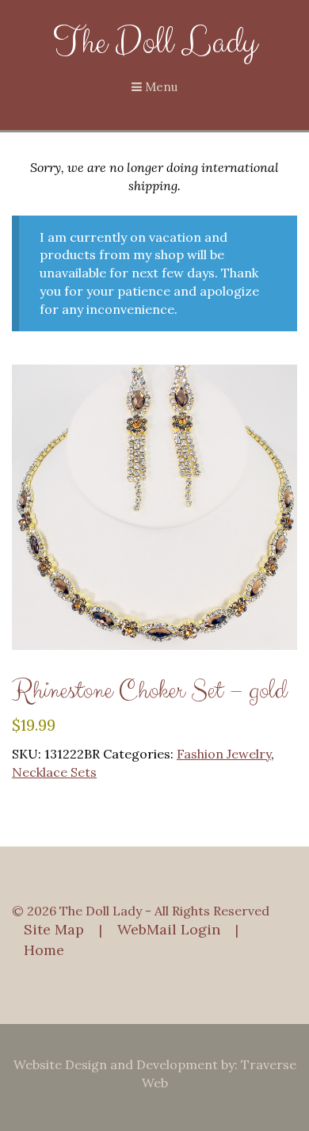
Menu (159, 86)
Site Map (54, 929)
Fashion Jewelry (224, 754)
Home (44, 950)
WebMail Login (168, 929)
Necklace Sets (54, 772)
